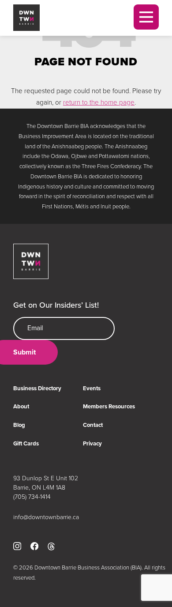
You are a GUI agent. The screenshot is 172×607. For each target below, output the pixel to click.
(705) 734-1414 (32, 496)
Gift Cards (26, 443)
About (21, 406)
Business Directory (37, 388)
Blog (19, 425)
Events (92, 388)
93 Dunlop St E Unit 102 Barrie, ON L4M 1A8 (45, 482)
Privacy (92, 443)
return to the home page (99, 102)
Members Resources (109, 406)
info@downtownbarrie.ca (46, 517)
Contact (93, 425)
